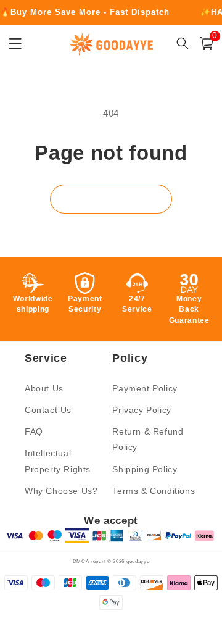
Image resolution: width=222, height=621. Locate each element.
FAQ (34, 431)
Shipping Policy (144, 469)
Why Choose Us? (61, 491)
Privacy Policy (141, 410)
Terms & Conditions (153, 491)
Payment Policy (144, 388)
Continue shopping (111, 199)
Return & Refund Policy (147, 439)
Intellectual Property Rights (58, 460)
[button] (206, 43)
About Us (44, 388)
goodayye (138, 561)
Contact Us (48, 410)
